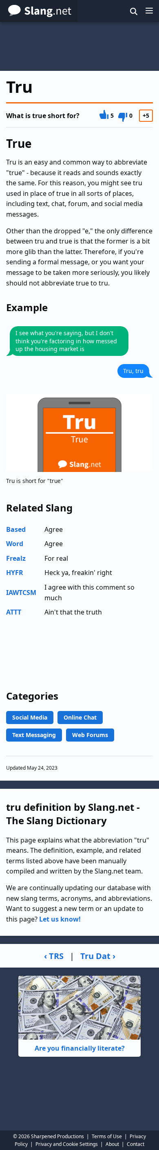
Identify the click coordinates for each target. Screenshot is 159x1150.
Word (14, 543)
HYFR (14, 572)
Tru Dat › (97, 955)
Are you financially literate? (80, 1048)
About (112, 1144)
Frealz (16, 558)
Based (16, 529)
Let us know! (60, 919)
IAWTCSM (21, 592)
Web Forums (90, 735)
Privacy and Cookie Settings (66, 1144)
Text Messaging (34, 735)
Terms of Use (107, 1136)
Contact (135, 1144)
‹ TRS (54, 955)
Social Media (29, 717)
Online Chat (80, 717)
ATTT (13, 612)
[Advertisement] (79, 46)
